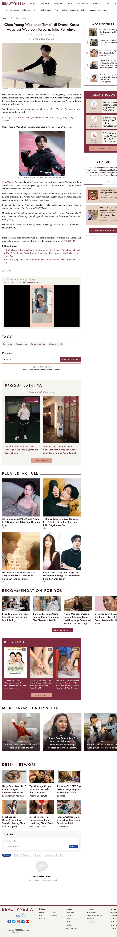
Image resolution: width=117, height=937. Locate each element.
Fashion (53, 912)
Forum (68, 919)
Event (94, 182)
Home (4, 18)
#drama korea (21, 344)
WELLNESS (82, 3)
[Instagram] (18, 921)
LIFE (69, 3)
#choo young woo (38, 344)
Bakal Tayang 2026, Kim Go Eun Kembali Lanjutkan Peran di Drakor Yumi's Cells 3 (43, 261)
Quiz (35, 10)
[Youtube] (27, 921)
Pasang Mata (70, 912)
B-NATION (97, 3)
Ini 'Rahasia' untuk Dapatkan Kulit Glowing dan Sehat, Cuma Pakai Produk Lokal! (43, 250)
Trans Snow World (72, 928)
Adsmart (68, 915)
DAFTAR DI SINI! (69, 241)
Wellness (54, 915)
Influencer (26, 10)
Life (11, 18)
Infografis (74, 10)
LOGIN (109, 4)
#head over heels (55, 344)
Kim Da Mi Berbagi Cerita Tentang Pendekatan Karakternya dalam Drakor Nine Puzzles (42, 255)
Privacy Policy (91, 922)
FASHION (58, 3)
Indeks (83, 10)
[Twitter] (14, 921)
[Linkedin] (23, 921)
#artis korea (7, 344)
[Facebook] (9, 921)
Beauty (41, 912)
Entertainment (21, 18)
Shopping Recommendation (100, 10)
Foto (56, 10)
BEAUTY (44, 3)
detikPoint (69, 922)
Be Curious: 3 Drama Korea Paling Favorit (21, 282)
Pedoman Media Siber (94, 915)
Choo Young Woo (10, 182)
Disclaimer (90, 919)
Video (64, 10)
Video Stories (46, 10)
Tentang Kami (91, 912)
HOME (32, 3)
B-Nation (42, 919)
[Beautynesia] (14, 3)
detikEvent (69, 925)
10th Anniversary (12, 10)
